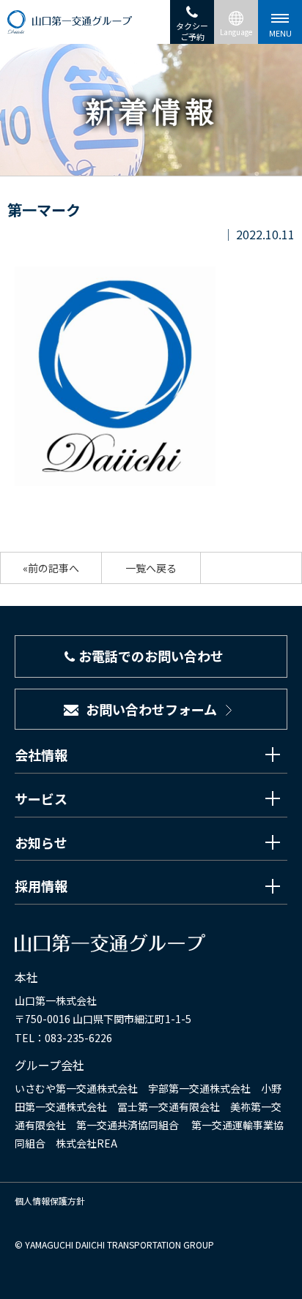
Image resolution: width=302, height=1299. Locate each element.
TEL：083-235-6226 (63, 1037)
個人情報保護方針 (50, 1200)
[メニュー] (280, 22)
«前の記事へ (51, 568)
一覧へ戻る (151, 568)
